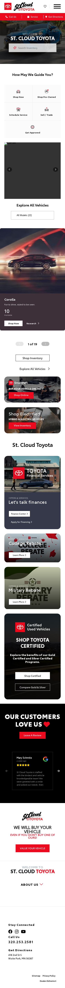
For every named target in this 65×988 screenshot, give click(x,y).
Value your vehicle (32, 848)
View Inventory (22, 425)
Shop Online (21, 395)
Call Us (12, 16)
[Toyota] (7, 6)
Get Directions (55, 16)
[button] (58, 771)
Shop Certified (32, 675)
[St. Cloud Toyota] (24, 6)
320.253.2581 (20, 941)
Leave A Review (32, 735)
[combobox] (32, 47)
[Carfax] (32, 143)
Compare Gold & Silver (33, 687)
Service (34, 16)
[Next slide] (45, 344)
